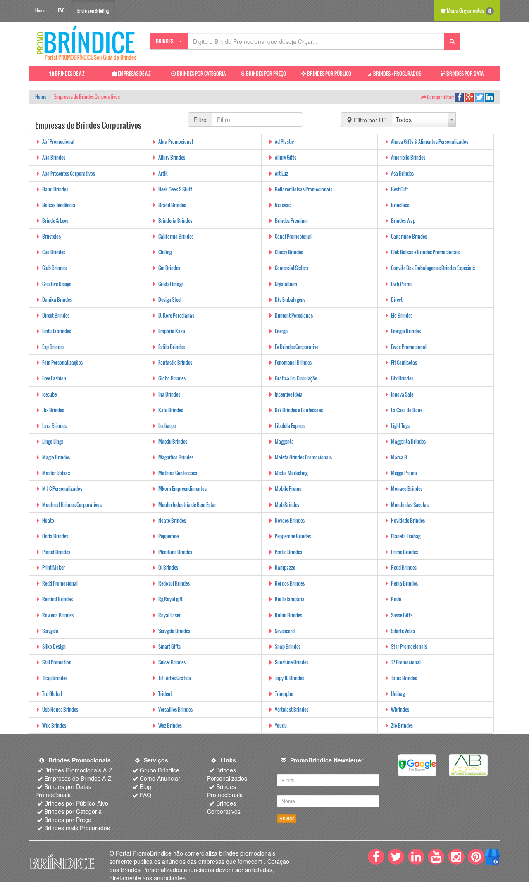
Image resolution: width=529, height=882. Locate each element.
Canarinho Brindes (409, 236)
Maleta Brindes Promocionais (303, 457)
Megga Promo (404, 472)
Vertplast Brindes (291, 709)
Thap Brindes (54, 677)
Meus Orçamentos (468, 10)
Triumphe (284, 693)
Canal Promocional (293, 236)
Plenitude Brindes (175, 551)
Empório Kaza (171, 331)
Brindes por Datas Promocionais (63, 790)
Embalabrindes (56, 331)
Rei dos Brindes (290, 583)
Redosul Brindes (174, 583)
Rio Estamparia (290, 598)
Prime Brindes (404, 551)
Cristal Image (170, 283)
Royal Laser (169, 615)
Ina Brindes (169, 394)
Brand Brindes (172, 204)
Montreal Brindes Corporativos (72, 504)
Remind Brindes (57, 598)
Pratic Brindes (288, 551)
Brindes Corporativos (224, 807)
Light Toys (400, 425)
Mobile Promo (288, 488)
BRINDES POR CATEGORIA (201, 73)
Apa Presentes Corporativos (68, 173)
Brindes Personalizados (227, 774)
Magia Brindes (56, 457)
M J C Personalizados (62, 488)
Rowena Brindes (58, 615)
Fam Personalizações (62, 362)
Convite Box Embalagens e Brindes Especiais (433, 267)
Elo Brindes (401, 315)
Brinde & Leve (55, 220)
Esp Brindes (53, 346)
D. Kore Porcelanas (176, 315)
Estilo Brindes (171, 346)
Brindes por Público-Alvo (76, 803)
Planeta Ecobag (405, 536)
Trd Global (52, 693)
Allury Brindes (171, 157)
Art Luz (281, 173)
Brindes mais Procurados (77, 828)
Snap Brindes (287, 646)
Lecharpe (167, 425)
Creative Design (56, 283)
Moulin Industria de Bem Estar (187, 504)
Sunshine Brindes (291, 662)
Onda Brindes (55, 536)
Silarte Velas (403, 630)
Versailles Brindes (175, 709)
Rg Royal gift (170, 598)
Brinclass (400, 204)
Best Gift (399, 189)
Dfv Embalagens (290, 299)
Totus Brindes (404, 677)
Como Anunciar (160, 778)
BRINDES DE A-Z (69, 73)
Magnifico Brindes (175, 457)
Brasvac (283, 204)
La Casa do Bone (406, 410)
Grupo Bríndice (159, 770)
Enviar (286, 818)
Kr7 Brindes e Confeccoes (299, 410)
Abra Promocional (175, 141)
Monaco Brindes (406, 488)
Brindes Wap (403, 220)
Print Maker (53, 567)
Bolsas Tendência (58, 204)
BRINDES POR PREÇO (265, 73)
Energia (282, 331)
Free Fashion (54, 378)
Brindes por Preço (67, 819)
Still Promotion (56, 662)
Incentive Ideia (289, 394)
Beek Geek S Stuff (175, 189)
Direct (397, 299)
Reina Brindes (404, 583)
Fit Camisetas (404, 362)
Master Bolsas (56, 472)
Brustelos (51, 236)
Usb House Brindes (60, 709)
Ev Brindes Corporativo (297, 346)
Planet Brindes (56, 551)
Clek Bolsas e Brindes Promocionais (425, 252)
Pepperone (168, 536)
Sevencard (285, 630)
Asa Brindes (402, 173)
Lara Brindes (54, 425)
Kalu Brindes (170, 410)
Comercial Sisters (291, 267)
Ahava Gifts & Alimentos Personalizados (429, 141)
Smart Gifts (169, 646)
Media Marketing (291, 472)
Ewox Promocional (409, 346)
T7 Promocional (406, 662)
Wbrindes (400, 709)
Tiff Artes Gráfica (174, 677)
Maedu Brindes (172, 441)
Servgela (50, 630)
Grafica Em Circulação (296, 378)
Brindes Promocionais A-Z (78, 770)
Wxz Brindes (170, 725)
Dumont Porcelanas (294, 315)
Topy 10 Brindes (289, 677)
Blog (145, 786)
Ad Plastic (284, 141)
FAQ (61, 10)
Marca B (399, 457)
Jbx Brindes (53, 410)
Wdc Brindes (54, 725)
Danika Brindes (57, 299)
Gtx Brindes (402, 378)
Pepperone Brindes (293, 536)
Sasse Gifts (401, 615)
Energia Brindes (406, 331)
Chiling (165, 252)
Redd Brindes (404, 567)
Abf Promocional (58, 141)
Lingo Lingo (53, 441)
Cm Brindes (169, 267)
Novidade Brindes (408, 520)
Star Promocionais (409, 646)
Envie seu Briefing (93, 10)
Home (40, 10)
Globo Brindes (172, 378)
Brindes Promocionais (225, 790)
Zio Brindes (402, 725)
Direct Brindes (55, 315)
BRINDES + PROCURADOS (396, 73)
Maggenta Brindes (408, 441)
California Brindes (175, 236)
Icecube (49, 394)
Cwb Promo (402, 283)
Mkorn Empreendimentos (182, 488)
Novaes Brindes (290, 520)
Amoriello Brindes (408, 157)
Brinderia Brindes (175, 220)
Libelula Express (290, 425)
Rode (396, 598)
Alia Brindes (53, 157)
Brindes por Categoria (73, 811)
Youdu (281, 725)
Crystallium (286, 283)
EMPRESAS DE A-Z (134, 73)
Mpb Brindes (287, 504)
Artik (163, 173)
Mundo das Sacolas (410, 504)
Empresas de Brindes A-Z (78, 778)
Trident (165, 693)
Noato (48, 520)
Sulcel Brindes (172, 662)
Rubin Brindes (288, 615)
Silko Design (54, 646)
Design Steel (169, 299)
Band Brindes (55, 189)
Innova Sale (402, 394)
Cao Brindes (53, 252)
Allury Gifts (285, 157)
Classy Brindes (289, 252)
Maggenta (284, 441)
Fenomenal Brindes (293, 362)
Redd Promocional (60, 583)
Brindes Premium (291, 220)
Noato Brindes (172, 520)
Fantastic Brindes (175, 362)
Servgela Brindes (174, 630)
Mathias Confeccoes (177, 472)
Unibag (398, 693)
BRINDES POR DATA (465, 73)
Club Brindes (54, 267)
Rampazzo (285, 567)
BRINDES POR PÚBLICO (328, 73)
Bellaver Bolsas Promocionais (303, 189)
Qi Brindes (168, 567)
